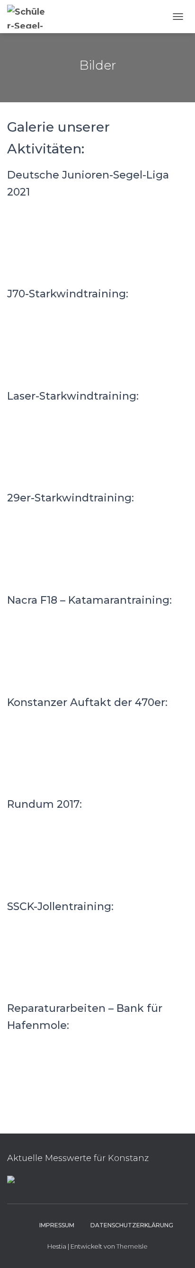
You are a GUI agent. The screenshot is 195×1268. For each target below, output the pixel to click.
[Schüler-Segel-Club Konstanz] (31, 16)
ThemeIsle (132, 1246)
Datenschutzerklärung (131, 1225)
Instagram (22, 1225)
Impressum (56, 1225)
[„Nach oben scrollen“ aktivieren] (176, 1249)
